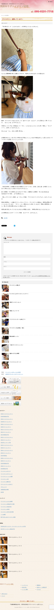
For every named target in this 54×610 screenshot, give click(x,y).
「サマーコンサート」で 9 (14, 537)
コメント (6, 242)
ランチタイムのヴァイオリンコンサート (18, 293)
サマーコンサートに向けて (7, 484)
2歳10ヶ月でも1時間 (14, 353)
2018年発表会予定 (5, 416)
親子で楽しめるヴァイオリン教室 (8, 517)
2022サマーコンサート (6, 440)
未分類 (5, 218)
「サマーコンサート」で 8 (14, 545)
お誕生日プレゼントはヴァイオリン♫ (14, 374)
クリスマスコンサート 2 (15, 362)
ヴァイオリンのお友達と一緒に (16, 327)
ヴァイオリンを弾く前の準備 (7, 511)
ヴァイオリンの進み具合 (6, 506)
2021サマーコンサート (6, 432)
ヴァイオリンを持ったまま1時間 (13, 372)
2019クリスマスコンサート (7, 419)
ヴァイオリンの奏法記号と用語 (7, 504)
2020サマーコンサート (6, 426)
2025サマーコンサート (6, 460)
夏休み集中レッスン (14, 336)
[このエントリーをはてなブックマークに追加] (14, 225)
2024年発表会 (4, 455)
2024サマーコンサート (6, 453)
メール (5, 261)
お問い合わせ (4, 593)
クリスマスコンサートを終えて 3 (17, 319)
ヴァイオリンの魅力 (5, 509)
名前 (5, 256)
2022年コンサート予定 (6, 442)
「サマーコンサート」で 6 (14, 562)
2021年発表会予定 (5, 434)
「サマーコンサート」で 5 (14, 571)
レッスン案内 (25, 589)
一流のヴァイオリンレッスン (16, 345)
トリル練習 (3, 514)
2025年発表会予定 (5, 463)
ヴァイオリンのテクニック (7, 473)
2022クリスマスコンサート (7, 437)
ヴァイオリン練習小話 (6, 481)
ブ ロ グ (3, 596)
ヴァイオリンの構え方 (14, 285)
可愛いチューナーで (14, 310)
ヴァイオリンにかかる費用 (7, 501)
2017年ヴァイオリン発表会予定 (8, 529)
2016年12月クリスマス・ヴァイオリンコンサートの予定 (13, 526)
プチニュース (4, 486)
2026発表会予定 (4, 468)
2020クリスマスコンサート (7, 424)
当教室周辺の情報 (5, 489)
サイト (5, 266)
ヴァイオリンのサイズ (6, 471)
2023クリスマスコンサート (7, 445)
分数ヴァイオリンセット (15, 302)
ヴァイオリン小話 (5, 479)
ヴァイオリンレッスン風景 (7, 476)
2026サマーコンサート (6, 466)
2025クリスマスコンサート (7, 458)
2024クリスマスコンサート (7, 450)
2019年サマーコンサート (6, 421)
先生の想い (24, 587)
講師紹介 (39, 585)
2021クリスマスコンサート (7, 429)
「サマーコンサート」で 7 (14, 554)
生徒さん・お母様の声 (42, 587)
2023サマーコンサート (6, 447)
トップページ (25, 585)
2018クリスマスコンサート (7, 413)
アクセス (39, 589)
